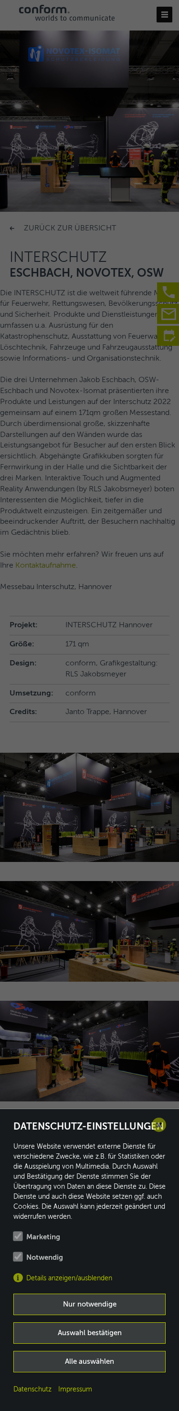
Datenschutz (32, 1389)
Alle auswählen (89, 1361)
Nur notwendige (89, 1304)
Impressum (75, 1389)
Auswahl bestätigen (90, 1333)
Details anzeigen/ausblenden (69, 1278)
